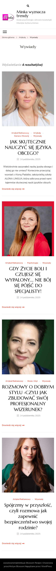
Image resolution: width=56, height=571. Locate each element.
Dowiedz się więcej (11, 189)
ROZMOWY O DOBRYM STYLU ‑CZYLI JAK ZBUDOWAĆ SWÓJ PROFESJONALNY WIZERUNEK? (28, 398)
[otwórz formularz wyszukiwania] (28, 6)
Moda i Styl (32, 381)
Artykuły (37, 133)
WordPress (46, 566)
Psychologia (32, 263)
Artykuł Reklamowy (20, 133)
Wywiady (37, 136)
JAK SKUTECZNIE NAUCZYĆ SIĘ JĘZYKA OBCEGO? (28, 147)
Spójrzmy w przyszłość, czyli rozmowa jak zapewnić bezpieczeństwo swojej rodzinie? (28, 516)
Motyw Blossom (16, 566)
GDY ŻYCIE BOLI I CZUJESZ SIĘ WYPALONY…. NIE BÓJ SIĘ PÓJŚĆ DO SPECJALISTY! (28, 280)
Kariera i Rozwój (21, 136)
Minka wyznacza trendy (31, 13)
